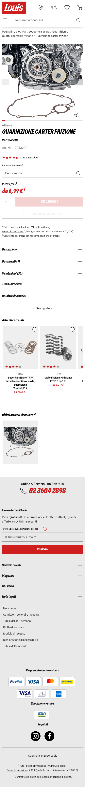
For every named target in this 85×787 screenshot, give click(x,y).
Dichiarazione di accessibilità (20, 639)
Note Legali (10, 608)
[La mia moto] (54, 7)
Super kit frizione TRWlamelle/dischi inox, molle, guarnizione (20, 381)
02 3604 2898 (47, 491)
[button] (78, 20)
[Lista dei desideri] (67, 7)
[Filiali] (41, 7)
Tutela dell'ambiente (15, 646)
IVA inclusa (37, 227)
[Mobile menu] (5, 20)
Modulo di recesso (14, 633)
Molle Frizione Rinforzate (58, 377)
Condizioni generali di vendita (21, 614)
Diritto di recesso (13, 627)
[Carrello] (80, 7)
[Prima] (79, 82)
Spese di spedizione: (13, 231)
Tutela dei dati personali (17, 620)
